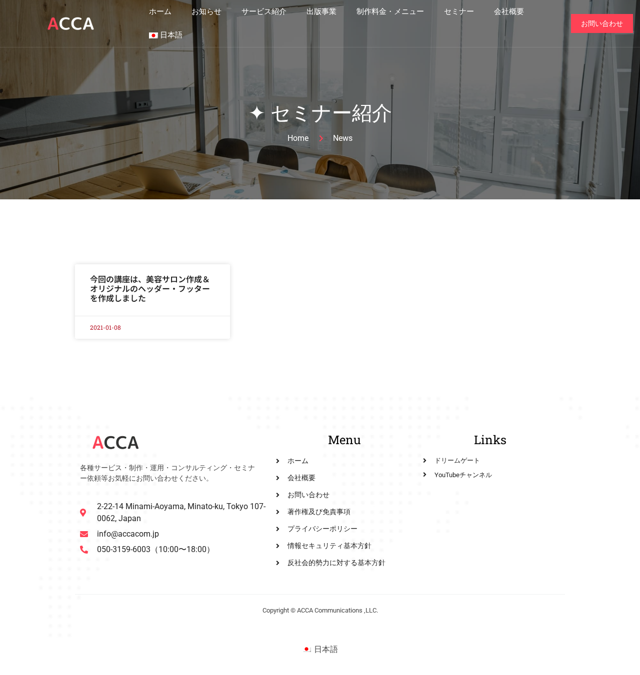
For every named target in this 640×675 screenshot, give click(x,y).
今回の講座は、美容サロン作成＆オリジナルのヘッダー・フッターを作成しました (150, 288)
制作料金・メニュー (390, 11)
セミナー (459, 11)
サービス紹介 (264, 11)
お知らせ (207, 11)
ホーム (160, 11)
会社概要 (509, 11)
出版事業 (321, 11)
